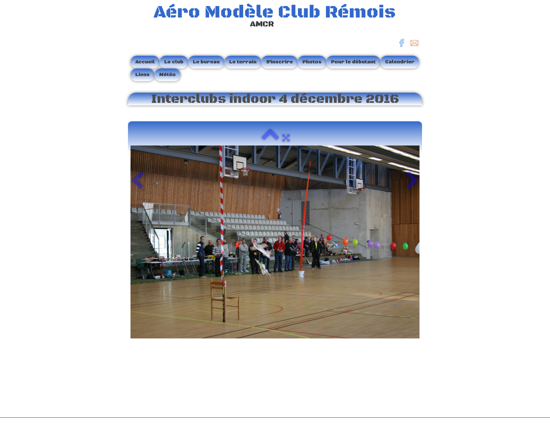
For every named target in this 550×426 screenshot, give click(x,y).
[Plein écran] (286, 137)
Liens (142, 75)
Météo (167, 75)
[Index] (270, 137)
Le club (173, 62)
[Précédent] (137, 181)
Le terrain (243, 62)
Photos (311, 62)
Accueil (145, 62)
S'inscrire (279, 62)
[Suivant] (413, 181)
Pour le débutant (353, 62)
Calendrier (399, 62)
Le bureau (206, 62)
